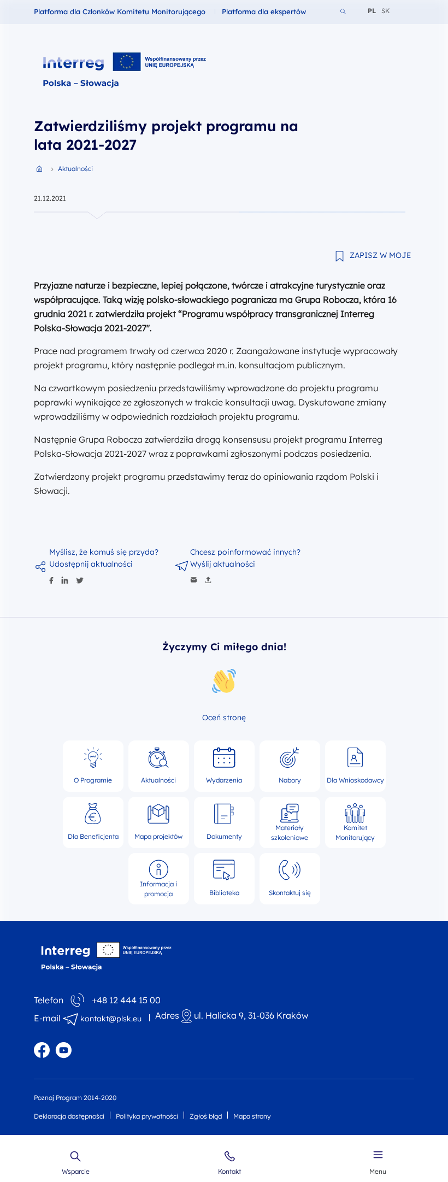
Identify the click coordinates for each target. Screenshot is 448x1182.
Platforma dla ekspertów (264, 11)
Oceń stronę (224, 717)
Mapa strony (252, 1116)
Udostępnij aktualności (91, 564)
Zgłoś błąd (206, 1116)
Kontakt (229, 1171)
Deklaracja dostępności (69, 1116)
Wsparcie (76, 1171)
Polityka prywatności (147, 1116)
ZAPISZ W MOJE (380, 255)
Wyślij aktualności (222, 564)
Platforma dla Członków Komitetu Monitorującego (119, 11)
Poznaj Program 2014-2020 (75, 1097)
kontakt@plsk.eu (111, 1019)
